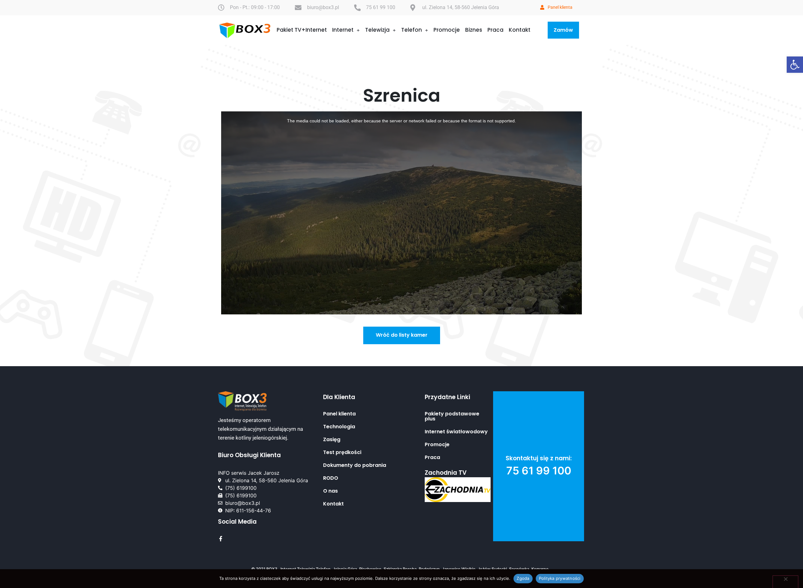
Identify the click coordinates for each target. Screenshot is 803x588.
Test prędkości (342, 452)
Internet (343, 30)
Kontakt (519, 30)
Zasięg (331, 439)
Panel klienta (339, 413)
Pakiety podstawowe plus (452, 416)
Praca (495, 30)
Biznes (473, 30)
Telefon (411, 30)
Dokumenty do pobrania (354, 465)
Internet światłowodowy (456, 431)
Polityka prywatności (560, 578)
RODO (330, 478)
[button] (795, 64)
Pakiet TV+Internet (302, 30)
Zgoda (523, 578)
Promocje (446, 30)
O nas (330, 491)
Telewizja (377, 30)
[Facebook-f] (220, 538)
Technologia (339, 426)
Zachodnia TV (446, 472)
